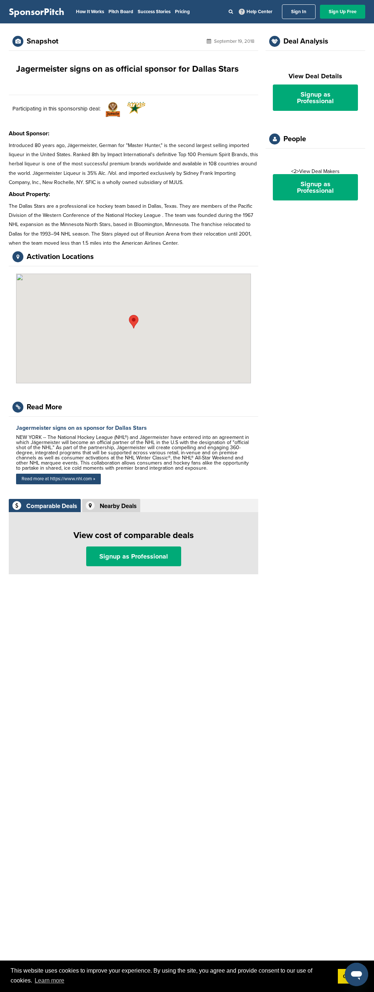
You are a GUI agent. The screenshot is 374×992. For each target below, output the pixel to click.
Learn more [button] (49, 980)
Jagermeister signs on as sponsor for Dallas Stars (81, 428)
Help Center (259, 12)
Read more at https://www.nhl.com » (58, 479)
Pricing (182, 12)
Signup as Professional (133, 556)
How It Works (90, 12)
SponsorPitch (36, 11)
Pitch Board (120, 12)
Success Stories (154, 12)
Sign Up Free (342, 12)
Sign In (298, 12)
